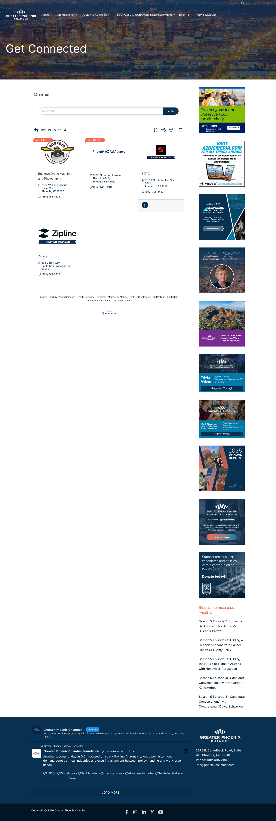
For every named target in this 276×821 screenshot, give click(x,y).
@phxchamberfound (112, 751)
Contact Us (172, 297)
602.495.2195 (217, 760)
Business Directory (47, 297)
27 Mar (131, 751)
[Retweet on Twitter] (41, 745)
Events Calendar (85, 297)
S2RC (146, 173)
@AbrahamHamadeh (139, 773)
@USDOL (49, 773)
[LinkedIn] (144, 812)
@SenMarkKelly (89, 773)
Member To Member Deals (121, 297)
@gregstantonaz (112, 773)
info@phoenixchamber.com (215, 765)
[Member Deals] (145, 207)
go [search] (172, 110)
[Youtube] (161, 812)
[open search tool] (243, 3)
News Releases (67, 297)
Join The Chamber (122, 300)
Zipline (42, 256)
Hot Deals (101, 297)
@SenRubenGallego (169, 773)
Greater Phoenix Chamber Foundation (71, 751)
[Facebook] (127, 812)
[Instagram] (135, 812)
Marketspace (143, 297)
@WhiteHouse (67, 773)
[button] (36, 130)
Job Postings (158, 297)
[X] (152, 812)
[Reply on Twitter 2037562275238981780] (45, 779)
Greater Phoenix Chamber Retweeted (63, 746)
